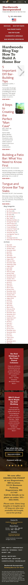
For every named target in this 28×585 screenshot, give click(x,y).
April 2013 (9, 339)
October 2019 (10, 279)
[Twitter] (9, 465)
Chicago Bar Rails (11, 222)
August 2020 (10, 266)
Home (3, 547)
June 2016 (9, 336)
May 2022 (9, 254)
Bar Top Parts (18, 26)
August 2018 (10, 298)
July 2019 (9, 282)
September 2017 (11, 318)
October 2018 (10, 295)
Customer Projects (12, 229)
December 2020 (11, 263)
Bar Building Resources (14, 39)
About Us (8, 547)
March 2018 (10, 307)
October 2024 (10, 248)
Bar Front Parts (14, 29)
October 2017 (10, 316)
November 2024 (11, 247)
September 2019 (11, 280)
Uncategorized (11, 238)
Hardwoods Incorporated (12, 8)
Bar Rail (7, 26)
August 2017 (10, 320)
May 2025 (9, 245)
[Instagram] (15, 465)
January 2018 (10, 311)
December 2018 (11, 291)
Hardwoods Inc (11, 230)
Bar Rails (9, 214)
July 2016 (9, 334)
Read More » (6, 99)
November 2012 (11, 341)
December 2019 (11, 275)
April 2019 (9, 286)
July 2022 (9, 252)
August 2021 (10, 259)
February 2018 (11, 309)
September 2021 (11, 257)
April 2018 (9, 305)
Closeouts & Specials (14, 36)
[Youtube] (12, 465)
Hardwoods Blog (18, 547)
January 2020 (10, 273)
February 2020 (11, 271)
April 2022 (9, 255)
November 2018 (11, 293)
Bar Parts (9, 211)
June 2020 (9, 268)
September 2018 (11, 296)
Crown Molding (11, 227)
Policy (20, 550)
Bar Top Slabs (14, 33)
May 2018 (9, 304)
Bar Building (10, 209)
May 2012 (9, 343)
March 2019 (10, 287)
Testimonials (13, 550)
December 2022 (11, 250)
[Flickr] (21, 465)
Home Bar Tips (11, 232)
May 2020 (9, 270)
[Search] (25, 1)
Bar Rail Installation (12, 213)
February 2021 (11, 261)
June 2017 (9, 323)
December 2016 (11, 330)
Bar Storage (10, 216)
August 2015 (10, 337)
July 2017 (9, 321)
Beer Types (10, 218)
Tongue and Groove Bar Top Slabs (13, 187)
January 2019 (10, 289)
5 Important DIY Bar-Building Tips (9, 74)
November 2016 (11, 332)
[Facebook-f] (6, 465)
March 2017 (10, 327)
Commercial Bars (11, 225)
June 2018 (9, 302)
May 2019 (9, 284)
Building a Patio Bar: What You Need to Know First (13, 160)
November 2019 (11, 277)
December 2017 (11, 312)
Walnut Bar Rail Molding (13, 239)
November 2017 (11, 314)
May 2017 (9, 325)
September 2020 (11, 264)
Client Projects (11, 223)
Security (4, 552)
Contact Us (5, 550)
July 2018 (9, 300)
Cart (9, 552)
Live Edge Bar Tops (12, 234)
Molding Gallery (20, 561)
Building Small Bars (12, 220)
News (8, 236)
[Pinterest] (18, 465)
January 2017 (10, 328)
